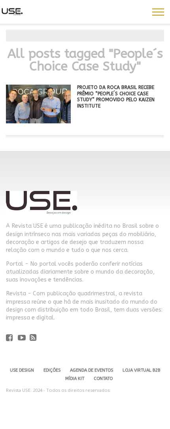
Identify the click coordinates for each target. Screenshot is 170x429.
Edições (51, 370)
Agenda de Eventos (91, 370)
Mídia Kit (74, 378)
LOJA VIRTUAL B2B (141, 370)
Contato (103, 378)
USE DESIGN (22, 370)
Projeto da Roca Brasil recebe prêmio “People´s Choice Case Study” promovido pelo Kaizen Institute (116, 97)
